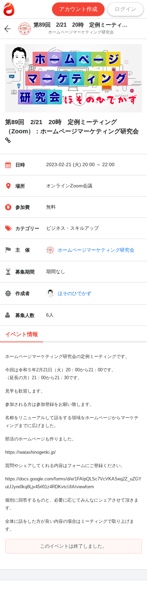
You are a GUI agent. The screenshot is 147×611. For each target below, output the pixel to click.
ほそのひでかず (74, 293)
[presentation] (21, 335)
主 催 (22, 250)
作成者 (22, 293)
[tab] (21, 335)
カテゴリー (27, 228)
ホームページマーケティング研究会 (96, 250)
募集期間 (25, 271)
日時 (20, 164)
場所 (20, 186)
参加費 (22, 207)
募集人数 (25, 315)
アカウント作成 (78, 9)
